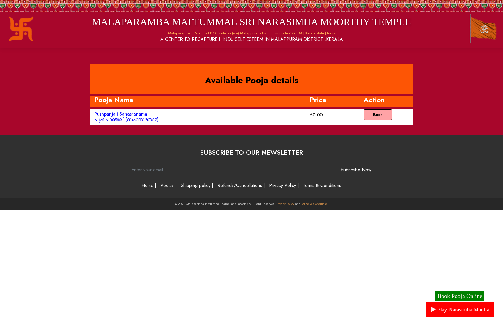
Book (377, 114)
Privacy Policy (285, 203)
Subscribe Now (356, 169)
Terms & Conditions (314, 203)
